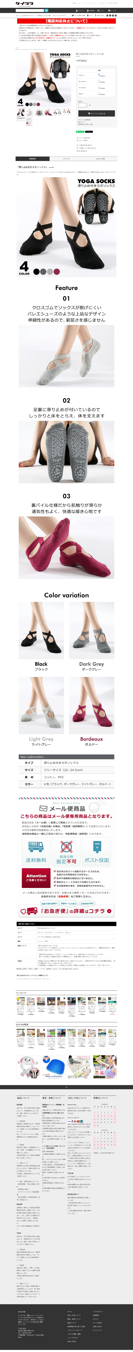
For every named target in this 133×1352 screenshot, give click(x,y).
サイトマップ (97, 1330)
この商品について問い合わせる (87, 148)
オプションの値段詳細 (84, 120)
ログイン (102, 10)
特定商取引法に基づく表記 (85, 124)
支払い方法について (74, 1315)
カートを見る (97, 1323)
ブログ (91, 15)
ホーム (18, 15)
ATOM (74, 1341)
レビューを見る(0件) (84, 138)
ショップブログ (73, 1338)
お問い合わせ (100, 15)
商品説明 (32, 159)
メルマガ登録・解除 (79, 15)
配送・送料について (74, 1319)
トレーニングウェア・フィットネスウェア (30, 49)
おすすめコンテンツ (29, 15)
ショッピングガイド (60, 15)
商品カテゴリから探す (45, 15)
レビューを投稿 (82, 140)
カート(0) (113, 10)
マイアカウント (98, 1311)
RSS (69, 1341)
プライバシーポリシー (75, 1330)
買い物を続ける (82, 151)
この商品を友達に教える (85, 145)
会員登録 (92, 10)
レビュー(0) (100, 159)
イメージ (66, 159)
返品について (81, 122)
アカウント (81, 10)
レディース (44, 49)
